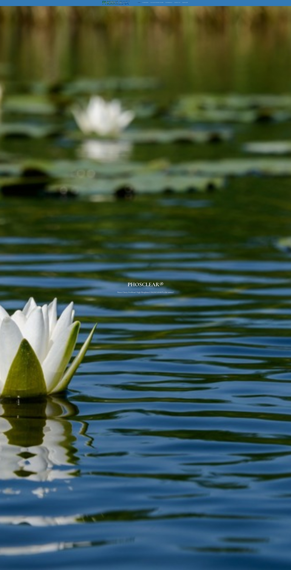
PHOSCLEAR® (116, 3)
